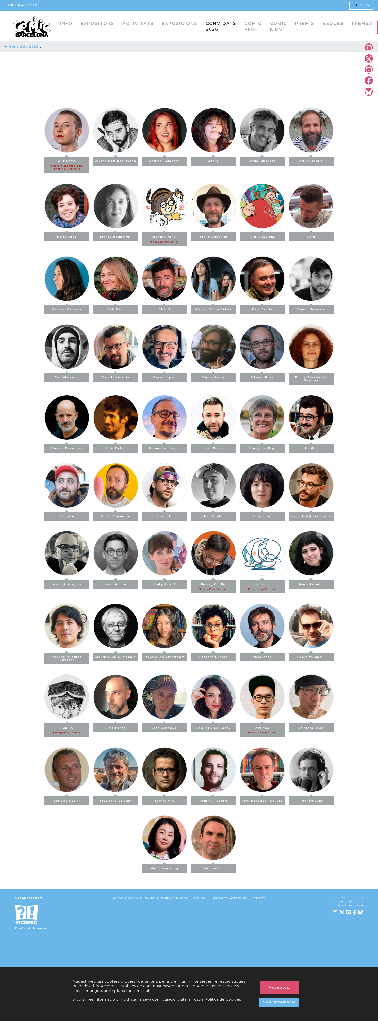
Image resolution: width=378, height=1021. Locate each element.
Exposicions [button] (150, 23)
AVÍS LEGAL (200, 898)
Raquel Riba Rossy (213, 728)
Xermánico (213, 868)
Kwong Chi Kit (214, 586)
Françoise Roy (262, 448)
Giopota (67, 516)
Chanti (164, 309)
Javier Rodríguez (66, 584)
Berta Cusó (67, 236)
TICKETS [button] (354, 26)
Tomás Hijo (164, 800)
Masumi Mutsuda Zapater (67, 658)
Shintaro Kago (311, 728)
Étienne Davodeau (67, 448)
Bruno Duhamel (213, 236)
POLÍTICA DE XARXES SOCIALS (230, 898)
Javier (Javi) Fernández (311, 516)
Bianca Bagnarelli (116, 236)
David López (164, 377)
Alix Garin (67, 164)
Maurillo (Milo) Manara (115, 657)
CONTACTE (259, 898)
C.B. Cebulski (262, 236)
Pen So (68, 730)
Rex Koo (263, 730)
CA (355, 5)
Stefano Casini (66, 800)
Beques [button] (299, 23)
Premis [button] (274, 23)
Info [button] (53, 23)
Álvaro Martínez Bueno (115, 161)
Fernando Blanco (164, 448)
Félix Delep (115, 448)
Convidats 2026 (23, 46)
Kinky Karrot (164, 584)
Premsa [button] (324, 23)
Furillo (311, 448)
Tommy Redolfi (213, 800)
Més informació (279, 1002)
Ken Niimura (116, 584)
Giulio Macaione (115, 516)
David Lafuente (116, 377)
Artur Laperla (311, 161)
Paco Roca (262, 657)
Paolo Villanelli (311, 657)
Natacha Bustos (213, 657)
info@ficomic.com (350, 905)
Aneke (213, 161)
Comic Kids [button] (245, 25)
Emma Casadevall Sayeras (311, 379)
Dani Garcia (262, 309)
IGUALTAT (149, 898)
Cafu (311, 236)
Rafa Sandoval (164, 728)
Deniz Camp (213, 377)
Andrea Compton (164, 161)
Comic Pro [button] (218, 25)
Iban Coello (213, 516)
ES (362, 5)
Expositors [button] (80, 23)
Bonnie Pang (165, 239)
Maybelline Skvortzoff (165, 657)
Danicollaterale (311, 309)
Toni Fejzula (311, 800)
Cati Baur (115, 309)
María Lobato (311, 584)
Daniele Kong (67, 377)
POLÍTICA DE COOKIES (125, 898)
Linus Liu (263, 586)
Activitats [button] (115, 23)
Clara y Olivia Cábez (213, 309)
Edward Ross (262, 377)
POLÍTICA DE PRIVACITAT (174, 898)
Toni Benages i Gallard (262, 800)
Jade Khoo (262, 516)
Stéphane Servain (116, 800)
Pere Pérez (115, 728)
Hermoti (164, 516)
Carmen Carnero (67, 309)
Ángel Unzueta (262, 161)
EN (368, 5)
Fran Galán (213, 448)
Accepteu (279, 987)
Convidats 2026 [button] (185, 25)
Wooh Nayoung (164, 868)
